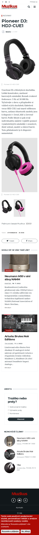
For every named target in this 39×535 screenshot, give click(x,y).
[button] (10, 241)
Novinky (7, 16)
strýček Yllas (21, 468)
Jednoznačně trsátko (18, 407)
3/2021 (29, 224)
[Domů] (9, 6)
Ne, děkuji (26, 531)
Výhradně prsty (16, 410)
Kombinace (14, 413)
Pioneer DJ (13, 232)
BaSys (8, 32)
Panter (8, 283)
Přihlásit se (33, 2)
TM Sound (9, 343)
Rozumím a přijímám (10, 531)
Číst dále (8, 307)
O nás (19, 513)
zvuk (22, 232)
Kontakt (19, 508)
